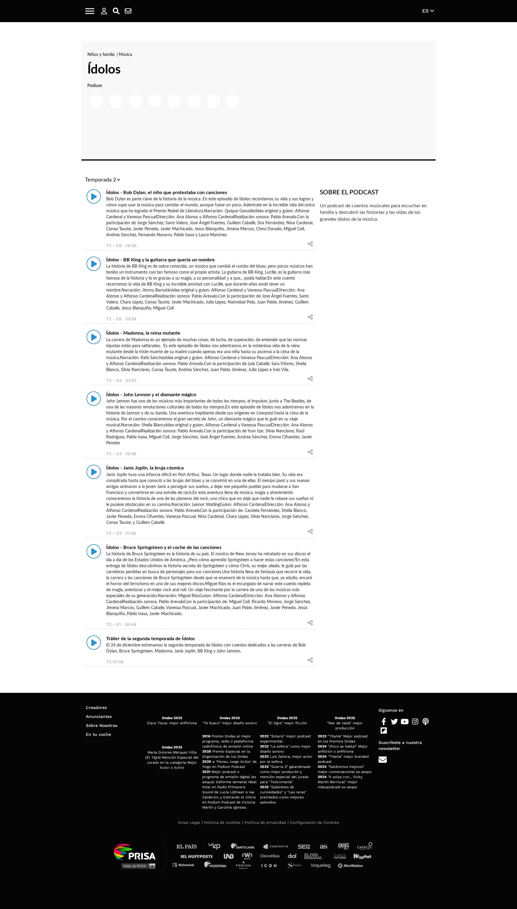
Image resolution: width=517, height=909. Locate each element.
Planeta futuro (338, 855)
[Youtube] (404, 721)
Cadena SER (304, 846)
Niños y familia (101, 55)
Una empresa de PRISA (137, 851)
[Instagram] (415, 721)
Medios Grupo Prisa (136, 866)
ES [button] (426, 11)
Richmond (186, 864)
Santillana (247, 846)
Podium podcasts (245, 864)
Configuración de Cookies (314, 822)
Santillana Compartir (279, 846)
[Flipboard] (383, 730)
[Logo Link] (258, 11)
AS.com (323, 846)
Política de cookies (222, 822)
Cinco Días (271, 855)
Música (125, 55)
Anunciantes (99, 716)
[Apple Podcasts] (425, 721)
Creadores (96, 707)
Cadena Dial (294, 855)
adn (343, 846)
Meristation (351, 864)
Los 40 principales (219, 846)
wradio (248, 855)
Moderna (216, 864)
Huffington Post (198, 855)
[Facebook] (383, 721)
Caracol (365, 846)
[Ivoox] (394, 730)
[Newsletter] (128, 11)
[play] (93, 196)
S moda (296, 864)
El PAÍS (190, 846)
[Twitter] (394, 721)
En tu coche (98, 734)
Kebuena (359, 855)
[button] (89, 11)
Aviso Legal (189, 822)
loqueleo (322, 864)
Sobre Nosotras (101, 725)
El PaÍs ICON (271, 864)
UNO (231, 855)
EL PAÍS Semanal (316, 855)
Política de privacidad (265, 822)
